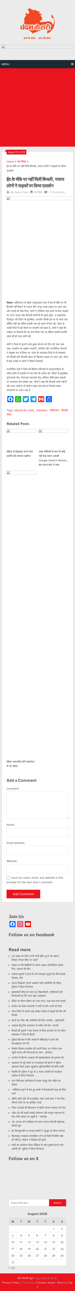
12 (29, 1242)
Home (10, 161)
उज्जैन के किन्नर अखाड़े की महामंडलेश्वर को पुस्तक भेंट (38, 1057)
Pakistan (41, 410)
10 (12, 1242)
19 (29, 1248)
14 (45, 1242)
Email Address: (16, 842)
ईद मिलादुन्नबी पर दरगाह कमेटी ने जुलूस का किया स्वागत (38, 1130)
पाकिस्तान (54, 410)
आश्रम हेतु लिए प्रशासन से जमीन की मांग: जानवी (35, 1025)
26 (29, 1255)
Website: (12, 861)
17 (12, 1248)
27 (37, 1255)
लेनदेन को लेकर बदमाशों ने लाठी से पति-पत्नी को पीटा (37, 1006)
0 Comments (57, 192)
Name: (11, 824)
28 (45, 1255)
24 (12, 1255)
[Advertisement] (37, 107)
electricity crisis (24, 410)
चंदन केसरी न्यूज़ (25, 1278)
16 (61, 1242)
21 (45, 1248)
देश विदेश (21, 161)
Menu (5, 64)
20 (37, 1248)
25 (21, 1255)
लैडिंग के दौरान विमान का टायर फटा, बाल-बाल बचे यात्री (38, 1001)
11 (21, 1242)
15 (53, 1242)
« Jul (12, 1267)
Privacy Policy (11, 1282)
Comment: (13, 788)
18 (20, 1248)
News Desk (21, 192)
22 (53, 1248)
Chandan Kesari (45, 1282)
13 (37, 1242)
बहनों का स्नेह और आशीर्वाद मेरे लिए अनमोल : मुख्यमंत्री (38, 1020)
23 (62, 1248)
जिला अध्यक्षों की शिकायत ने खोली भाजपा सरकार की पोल (39, 1107)
